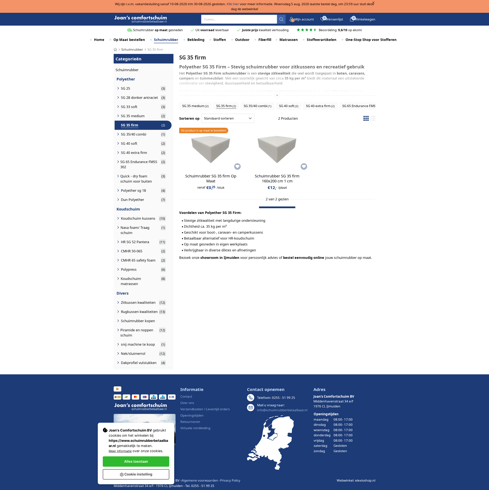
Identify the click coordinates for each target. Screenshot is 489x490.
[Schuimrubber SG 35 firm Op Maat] (211, 149)
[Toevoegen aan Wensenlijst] (237, 166)
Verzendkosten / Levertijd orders (205, 409)
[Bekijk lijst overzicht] (372, 118)
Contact (186, 396)
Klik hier (233, 4)
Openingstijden (192, 415)
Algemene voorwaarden (199, 480)
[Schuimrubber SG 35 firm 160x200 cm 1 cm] (277, 149)
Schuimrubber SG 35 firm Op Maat (210, 178)
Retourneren (190, 421)
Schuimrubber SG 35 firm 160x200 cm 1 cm (277, 178)
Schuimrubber (127, 69)
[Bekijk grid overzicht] (366, 118)
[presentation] (243, 19)
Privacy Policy (230, 480)
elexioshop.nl (365, 480)
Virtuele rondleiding (195, 428)
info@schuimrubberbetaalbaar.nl (282, 410)
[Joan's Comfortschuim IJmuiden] (270, 442)
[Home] (115, 49)
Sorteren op (189, 118)
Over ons (187, 403)
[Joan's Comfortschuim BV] (141, 19)
